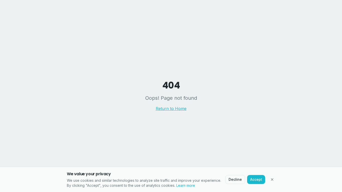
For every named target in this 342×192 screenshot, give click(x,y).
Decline (235, 179)
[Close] (272, 179)
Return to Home (171, 108)
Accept (256, 179)
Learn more (185, 185)
